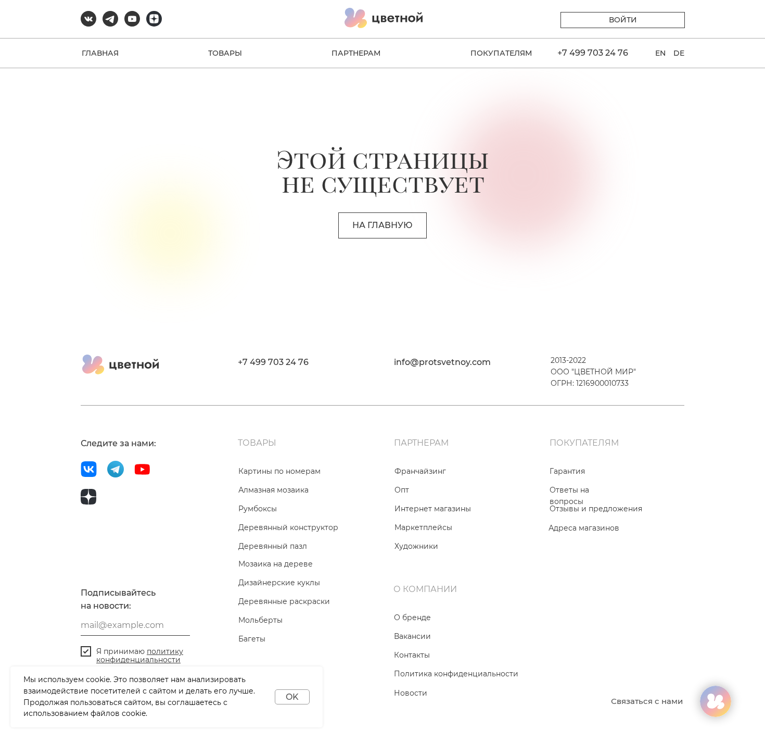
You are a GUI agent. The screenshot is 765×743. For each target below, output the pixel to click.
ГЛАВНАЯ (100, 53)
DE (678, 53)
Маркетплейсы (423, 527)
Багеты (251, 639)
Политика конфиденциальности (456, 673)
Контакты (412, 655)
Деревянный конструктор (288, 527)
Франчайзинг (420, 471)
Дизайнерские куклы (279, 582)
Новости (410, 693)
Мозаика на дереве (275, 564)
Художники (416, 546)
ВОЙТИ (623, 19)
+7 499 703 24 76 (592, 53)
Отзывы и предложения (596, 508)
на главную (382, 225)
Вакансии (412, 636)
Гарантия (567, 471)
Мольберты (260, 620)
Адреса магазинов (584, 528)
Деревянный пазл (272, 546)
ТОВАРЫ (225, 53)
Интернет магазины (432, 508)
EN (660, 53)
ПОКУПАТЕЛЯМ (501, 53)
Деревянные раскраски (284, 601)
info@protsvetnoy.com (442, 362)
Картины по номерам (279, 471)
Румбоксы (257, 508)
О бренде (412, 617)
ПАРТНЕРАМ (356, 53)
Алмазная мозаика (273, 490)
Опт (401, 490)
